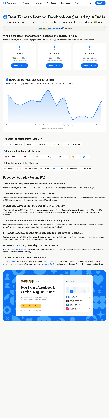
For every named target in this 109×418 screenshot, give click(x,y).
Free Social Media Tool (48, 28)
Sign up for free (50, 264)
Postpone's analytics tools (16, 249)
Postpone (11, 262)
